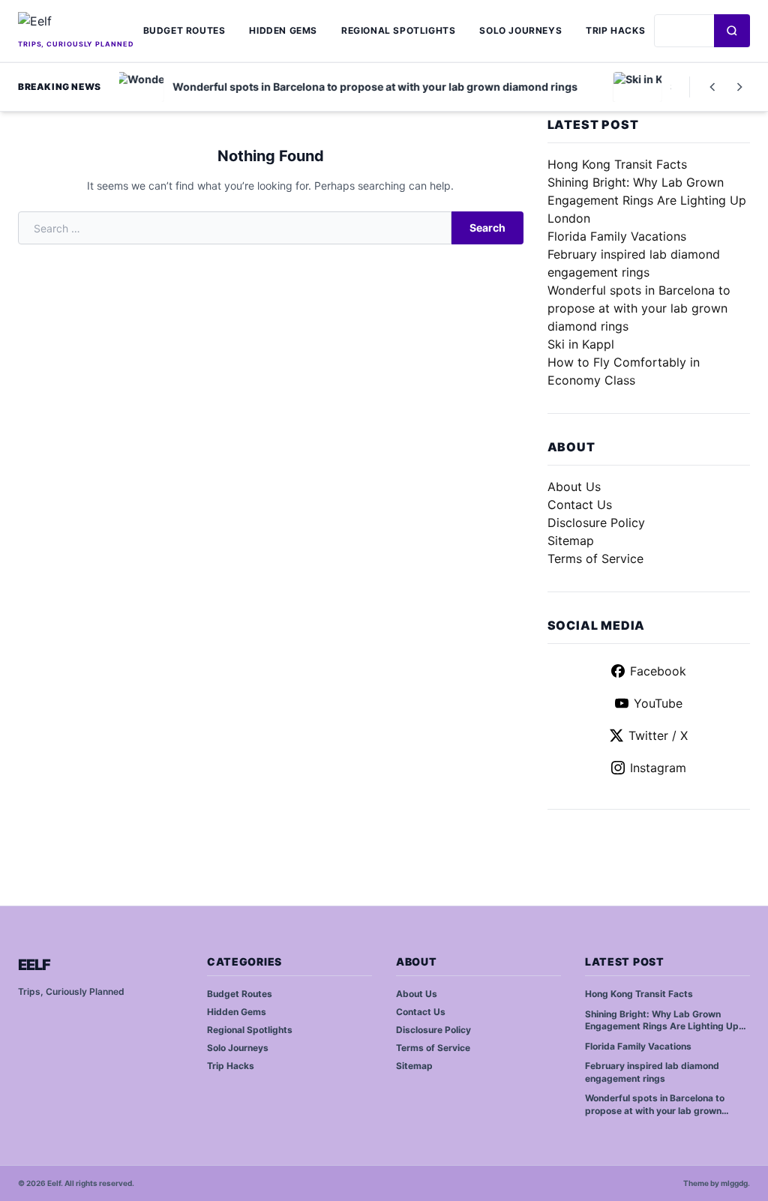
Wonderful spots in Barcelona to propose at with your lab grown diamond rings (639, 308)
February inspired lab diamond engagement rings (652, 1072)
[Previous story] (712, 86)
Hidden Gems (283, 30)
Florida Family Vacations (617, 236)
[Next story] (739, 86)
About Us (574, 486)
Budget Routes (184, 30)
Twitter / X (658, 735)
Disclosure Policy (596, 522)
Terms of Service (596, 558)
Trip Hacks (615, 30)
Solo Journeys (520, 30)
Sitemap (571, 540)
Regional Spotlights (398, 30)
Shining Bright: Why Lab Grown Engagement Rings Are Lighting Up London (647, 200)
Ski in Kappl (581, 344)
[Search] (732, 30)
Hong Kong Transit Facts (617, 164)
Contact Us (580, 504)
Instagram (658, 767)
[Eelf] (76, 24)
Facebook (658, 670)
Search (488, 227)
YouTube (658, 703)
